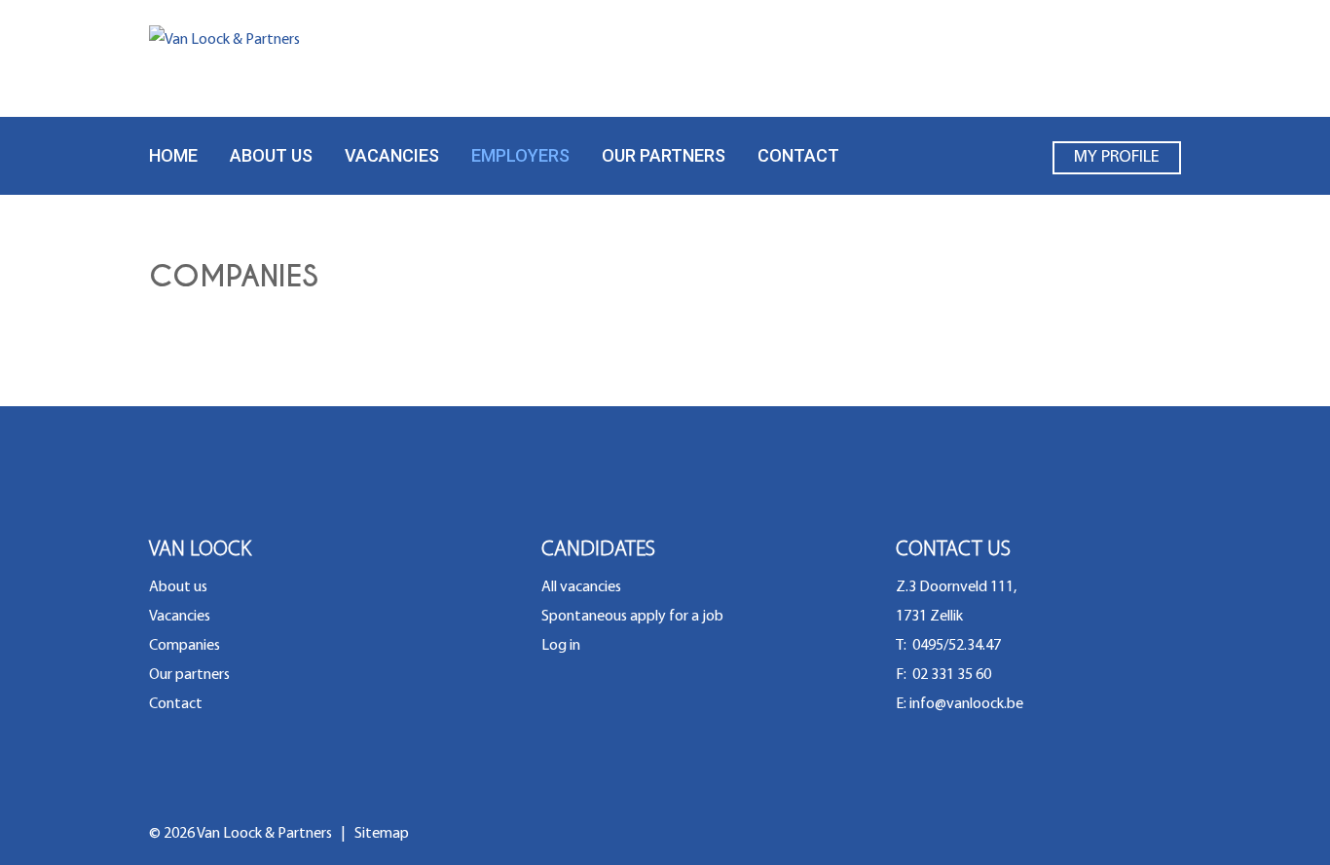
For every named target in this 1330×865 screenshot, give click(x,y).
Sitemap (381, 834)
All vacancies (581, 587)
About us (271, 155)
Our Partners (663, 155)
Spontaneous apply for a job (632, 616)
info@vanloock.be (966, 704)
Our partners (189, 675)
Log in (560, 646)
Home (173, 155)
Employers (520, 155)
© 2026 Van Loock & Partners (242, 834)
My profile (1117, 158)
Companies (184, 646)
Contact (798, 155)
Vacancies (392, 155)
